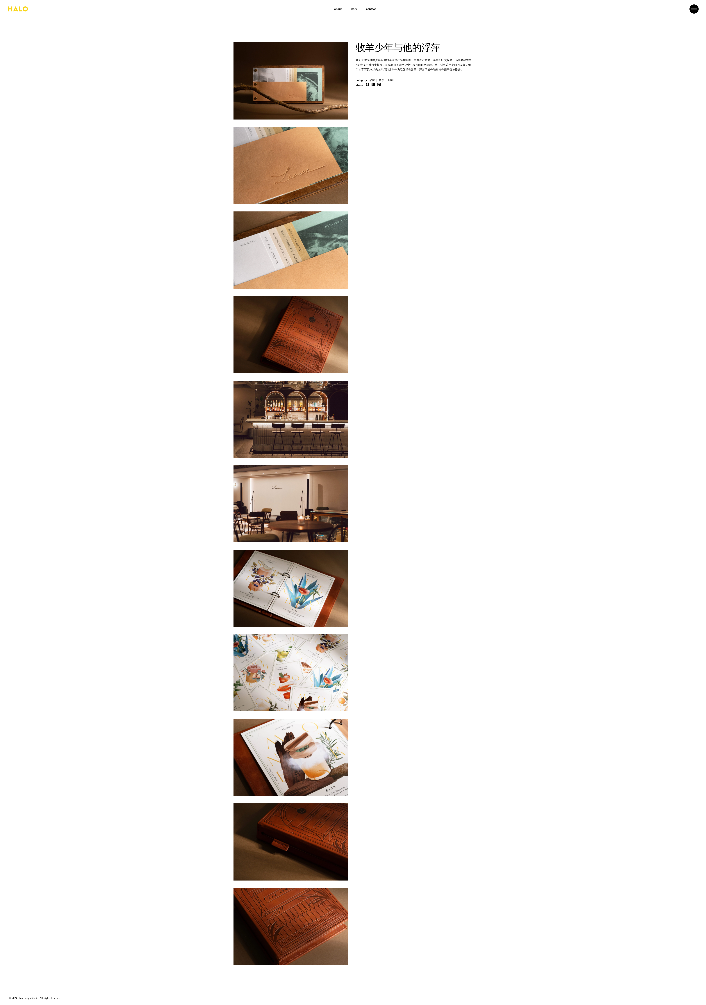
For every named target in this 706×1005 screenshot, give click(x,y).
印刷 (390, 80)
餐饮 (381, 80)
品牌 (372, 80)
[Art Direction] (290, 419)
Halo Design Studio (28, 998)
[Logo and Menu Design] (290, 81)
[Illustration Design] (290, 588)
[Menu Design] (290, 165)
